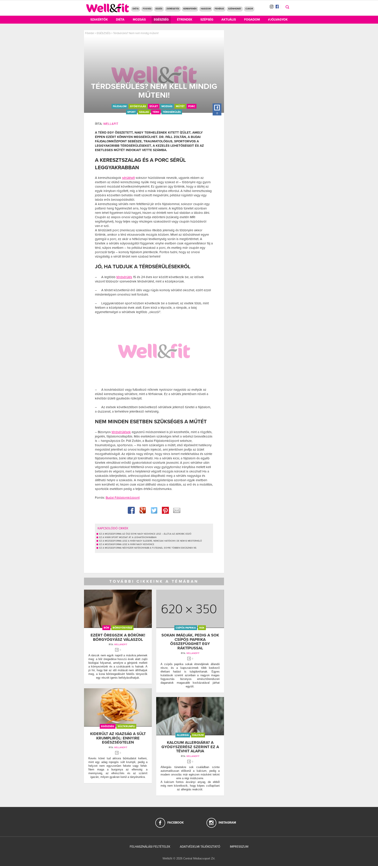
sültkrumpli (126, 726)
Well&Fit (110, 124)
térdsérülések (121, 432)
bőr (106, 627)
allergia (183, 735)
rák (202, 627)
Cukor (249, 8)
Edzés (159, 8)
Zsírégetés (172, 8)
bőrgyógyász (122, 627)
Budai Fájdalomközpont (123, 498)
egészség (107, 726)
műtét (180, 106)
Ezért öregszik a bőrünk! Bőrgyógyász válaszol (118, 637)
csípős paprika (186, 627)
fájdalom (119, 106)
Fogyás (147, 8)
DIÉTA (136, 8)
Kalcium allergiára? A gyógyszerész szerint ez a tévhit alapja (190, 747)
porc (191, 106)
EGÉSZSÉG (103, 33)
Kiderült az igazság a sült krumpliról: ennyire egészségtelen (118, 738)
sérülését (128, 178)
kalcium (198, 735)
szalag (144, 111)
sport (131, 111)
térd (155, 111)
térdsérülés (172, 111)
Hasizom (206, 8)
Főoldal (89, 33)
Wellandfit (120, 644)
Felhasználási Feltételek (150, 847)
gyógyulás (138, 106)
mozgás (166, 106)
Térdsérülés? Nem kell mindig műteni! (136, 33)
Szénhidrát (234, 8)
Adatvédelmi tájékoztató (200, 847)
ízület (153, 106)
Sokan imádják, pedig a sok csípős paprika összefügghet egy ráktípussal (190, 641)
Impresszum (239, 847)
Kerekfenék (190, 8)
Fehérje (219, 8)
